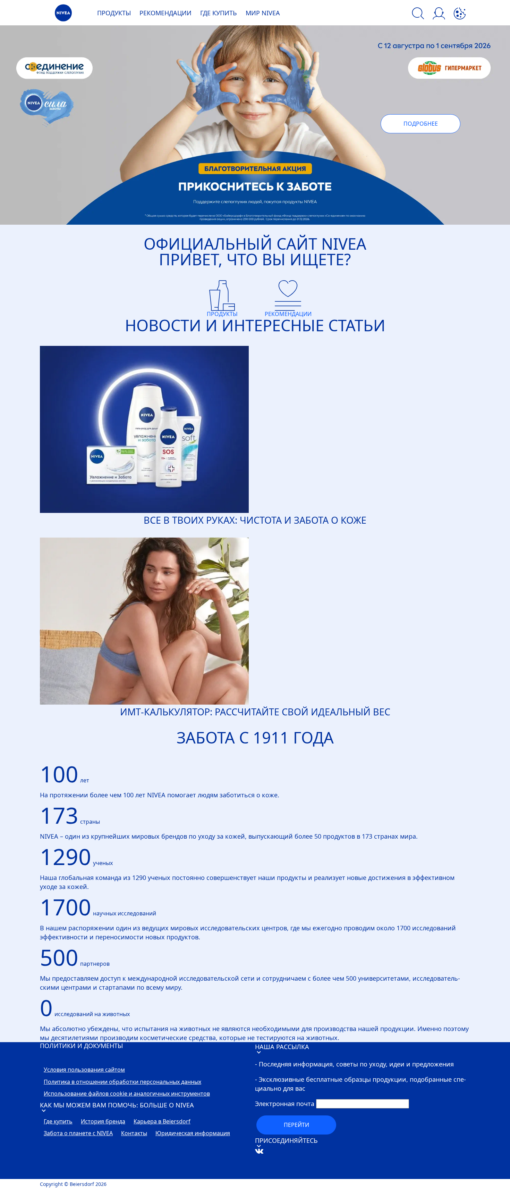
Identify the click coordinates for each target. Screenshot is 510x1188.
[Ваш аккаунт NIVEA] (438, 14)
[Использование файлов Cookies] (459, 14)
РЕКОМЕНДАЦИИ (165, 13)
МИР (263, 13)
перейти (296, 1125)
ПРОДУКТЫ (114, 13)
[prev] (19, 130)
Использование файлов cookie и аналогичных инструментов (127, 1093)
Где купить (58, 1121)
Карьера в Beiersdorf (162, 1121)
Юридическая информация (192, 1133)
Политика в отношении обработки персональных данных (122, 1082)
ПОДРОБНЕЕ (420, 123)
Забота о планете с (78, 1133)
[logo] (63, 14)
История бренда (103, 1121)
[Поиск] (418, 14)
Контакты (134, 1133)
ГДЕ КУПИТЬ (218, 13)
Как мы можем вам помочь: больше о (117, 1105)
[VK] (270, 1174)
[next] (490, 130)
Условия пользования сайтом (84, 1069)
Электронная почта (284, 1103)
